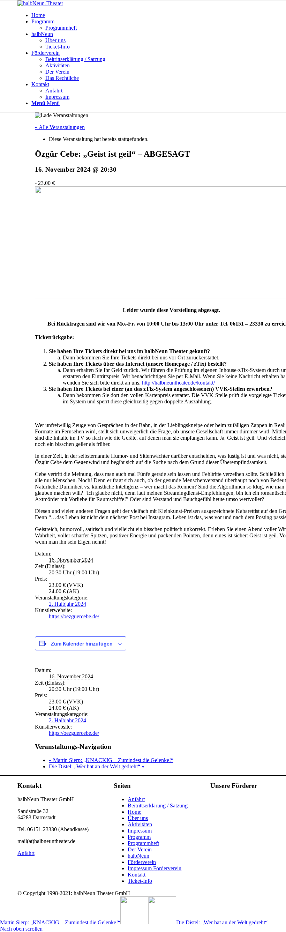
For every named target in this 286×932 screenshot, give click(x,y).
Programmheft (143, 843)
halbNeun (138, 856)
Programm (139, 837)
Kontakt (136, 875)
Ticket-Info (140, 881)
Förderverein (142, 862)
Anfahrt (136, 799)
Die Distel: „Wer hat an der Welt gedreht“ (96, 766)
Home (134, 812)
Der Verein (140, 849)
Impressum (140, 831)
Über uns (138, 818)
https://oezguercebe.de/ (74, 616)
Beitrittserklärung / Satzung (158, 805)
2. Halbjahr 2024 (67, 604)
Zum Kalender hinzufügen (82, 643)
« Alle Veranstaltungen (60, 127)
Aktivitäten (140, 824)
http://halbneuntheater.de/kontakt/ (178, 383)
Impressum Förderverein (154, 868)
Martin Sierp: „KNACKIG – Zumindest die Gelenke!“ (111, 760)
